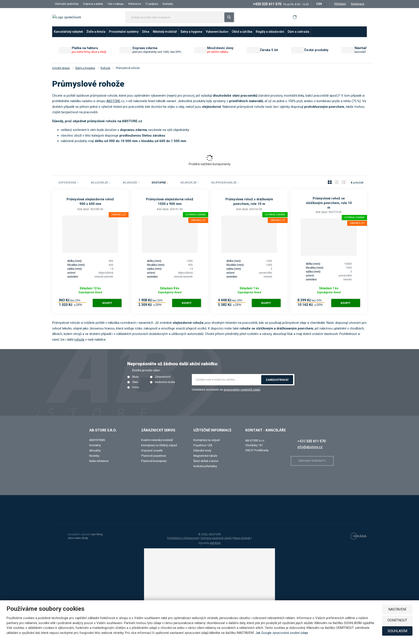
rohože (79, 339)
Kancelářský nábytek (68, 31)
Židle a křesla (95, 31)
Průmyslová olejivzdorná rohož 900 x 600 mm (90, 201)
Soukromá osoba (165, 382)
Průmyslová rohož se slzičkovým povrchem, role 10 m (329, 202)
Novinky (94, 455)
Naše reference (98, 461)
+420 (311, 441)
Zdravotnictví (163, 377)
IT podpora (152, 3)
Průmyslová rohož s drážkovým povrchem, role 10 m (249, 201)
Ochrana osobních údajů (216, 538)
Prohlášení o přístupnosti (183, 538)
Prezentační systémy (124, 31)
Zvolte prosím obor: (146, 370)
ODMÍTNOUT (397, 620)
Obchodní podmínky (67, 3)
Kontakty (168, 3)
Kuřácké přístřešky (205, 466)
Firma (135, 387)
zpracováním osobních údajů (241, 389)
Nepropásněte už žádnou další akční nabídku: (172, 363)
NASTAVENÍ (397, 609)
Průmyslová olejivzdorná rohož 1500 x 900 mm (169, 201)
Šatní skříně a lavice (205, 461)
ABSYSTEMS (97, 440)
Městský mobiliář (165, 31)
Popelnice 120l (202, 445)
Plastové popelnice (153, 455)
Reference (134, 3)
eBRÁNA (215, 543)
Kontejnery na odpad (206, 440)
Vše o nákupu (116, 3)
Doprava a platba (93, 3)
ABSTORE (113, 101)
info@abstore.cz (310, 447)
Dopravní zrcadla (152, 450)
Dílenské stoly (202, 450)
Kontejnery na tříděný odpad (159, 445)
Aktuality (95, 450)
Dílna (145, 31)
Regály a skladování (270, 31)
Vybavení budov (217, 31)
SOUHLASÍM (397, 631)
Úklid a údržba (242, 31)
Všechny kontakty (312, 460)
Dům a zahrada (298, 31)
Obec (135, 382)
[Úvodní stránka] (66, 17)
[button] (320, 3)
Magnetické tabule (205, 455)
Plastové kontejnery (154, 461)
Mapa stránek (242, 538)
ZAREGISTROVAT (277, 379)
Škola (135, 377)
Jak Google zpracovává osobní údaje (281, 633)
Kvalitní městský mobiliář (157, 440)
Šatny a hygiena (191, 31)
